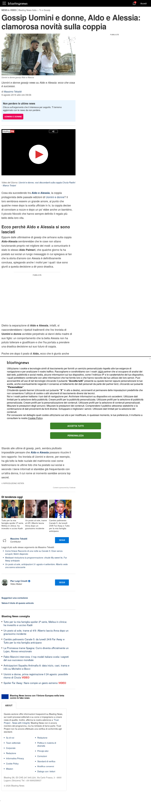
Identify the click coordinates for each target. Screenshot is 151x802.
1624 (100, 371)
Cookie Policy (35, 418)
